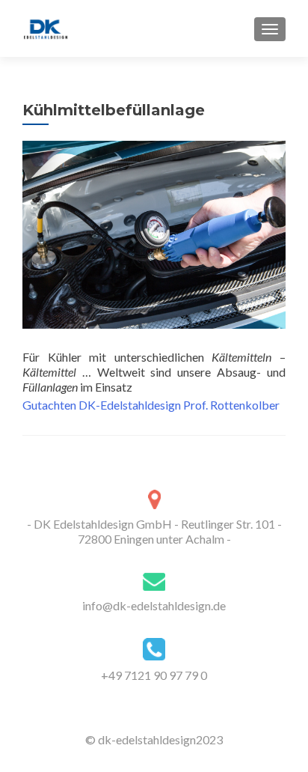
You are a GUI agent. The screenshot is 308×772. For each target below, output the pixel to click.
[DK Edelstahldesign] (45, 28)
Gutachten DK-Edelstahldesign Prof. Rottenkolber (151, 405)
